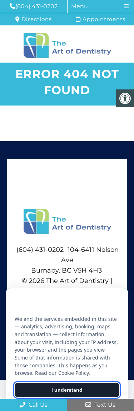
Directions (36, 19)
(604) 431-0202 (36, 6)
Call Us (37, 404)
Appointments (103, 19)
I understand (67, 390)
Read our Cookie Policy (62, 373)
